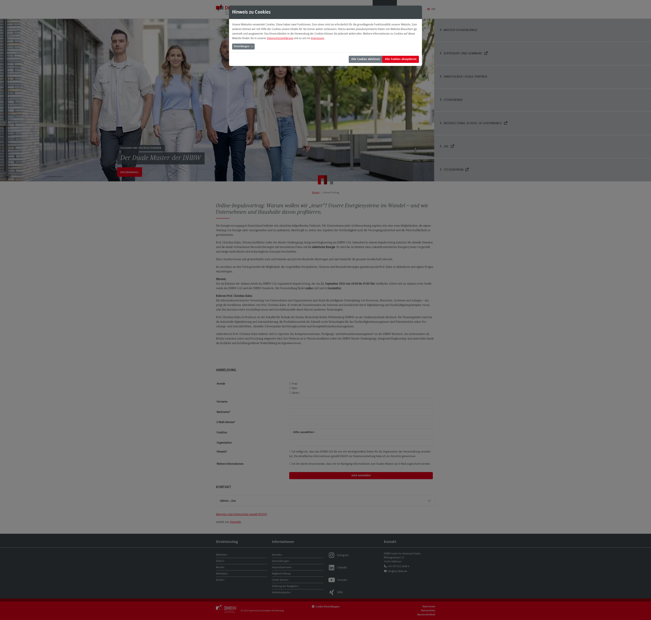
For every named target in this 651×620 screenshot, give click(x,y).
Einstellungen (241, 46)
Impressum (317, 38)
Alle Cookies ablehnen (365, 59)
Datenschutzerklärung (280, 38)
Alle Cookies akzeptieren (401, 59)
